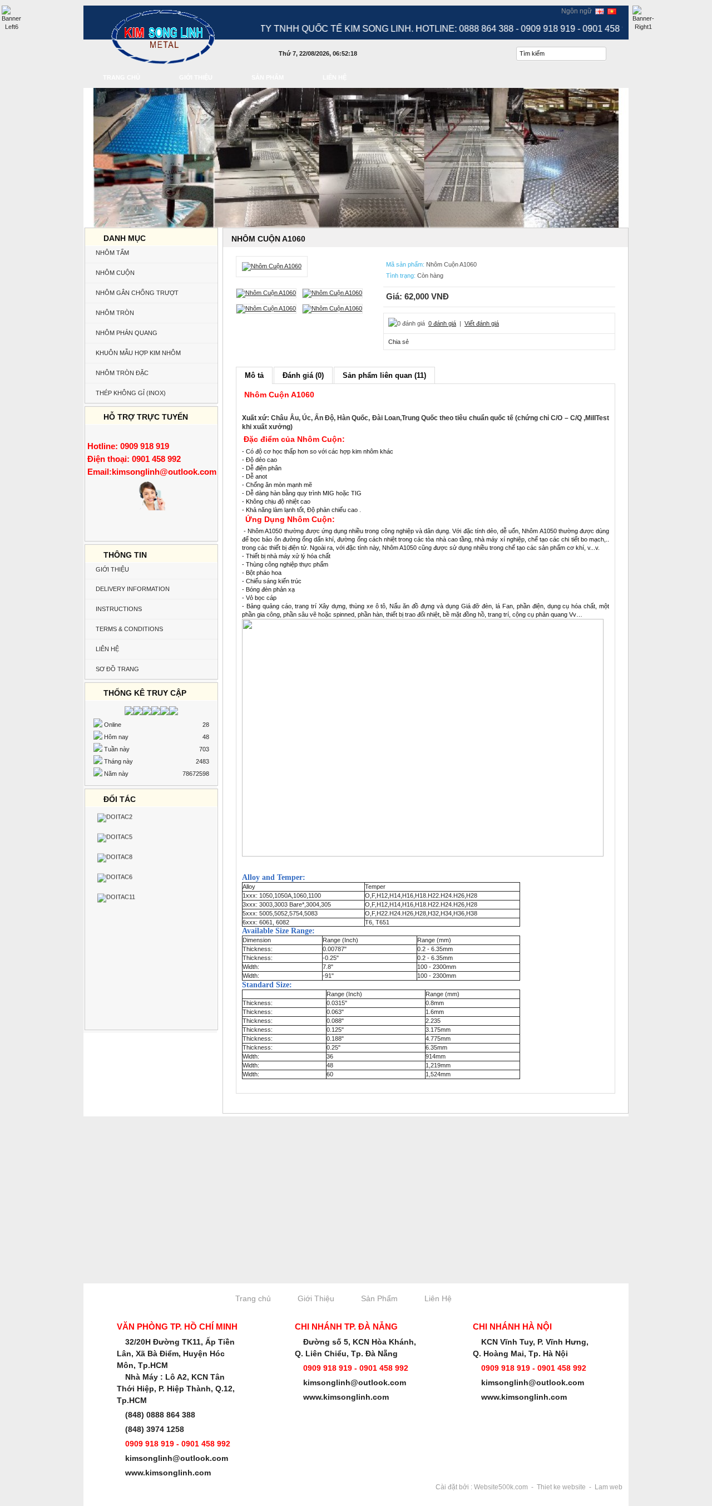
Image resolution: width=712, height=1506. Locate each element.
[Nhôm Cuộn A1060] (271, 266)
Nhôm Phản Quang (126, 332)
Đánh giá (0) (303, 375)
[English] (599, 10)
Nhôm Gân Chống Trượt (137, 292)
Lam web (608, 1487)
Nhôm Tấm (112, 252)
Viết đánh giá (481, 323)
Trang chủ (253, 1298)
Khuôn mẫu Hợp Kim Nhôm (138, 353)
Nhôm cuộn (115, 272)
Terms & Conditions (129, 629)
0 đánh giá (442, 323)
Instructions (119, 609)
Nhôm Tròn (115, 312)
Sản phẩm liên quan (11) (384, 375)
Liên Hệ (107, 649)
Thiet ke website (561, 1487)
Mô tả (254, 375)
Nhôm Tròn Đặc (122, 373)
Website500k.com (501, 1487)
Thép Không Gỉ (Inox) (131, 393)
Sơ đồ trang (117, 669)
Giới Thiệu (112, 569)
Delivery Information (133, 588)
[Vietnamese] (611, 10)
